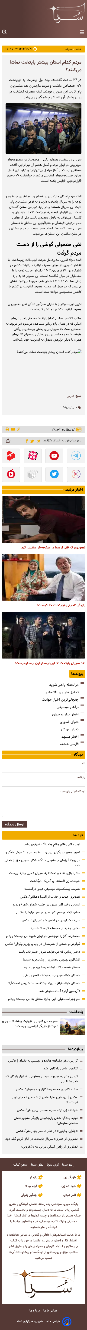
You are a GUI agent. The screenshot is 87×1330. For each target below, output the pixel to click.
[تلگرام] (37, 440)
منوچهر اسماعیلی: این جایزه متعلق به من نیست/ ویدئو (44, 998)
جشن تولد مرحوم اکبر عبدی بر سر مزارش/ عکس (48, 912)
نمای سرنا (37, 1164)
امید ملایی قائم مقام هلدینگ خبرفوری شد (52, 844)
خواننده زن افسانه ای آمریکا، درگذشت (55, 881)
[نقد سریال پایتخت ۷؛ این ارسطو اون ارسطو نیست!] (43, 635)
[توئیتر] (31, 441)
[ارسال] (13, 429)
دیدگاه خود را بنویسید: (72, 791)
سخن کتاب (21, 1164)
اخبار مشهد (70, 736)
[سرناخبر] (65, 12)
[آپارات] (33, 456)
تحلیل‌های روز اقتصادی (62, 692)
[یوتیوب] (54, 456)
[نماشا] (11, 475)
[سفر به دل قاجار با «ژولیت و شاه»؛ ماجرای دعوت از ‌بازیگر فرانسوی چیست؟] (72, 1027)
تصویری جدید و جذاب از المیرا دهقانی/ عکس (50, 896)
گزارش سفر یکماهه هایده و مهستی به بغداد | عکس (43, 1060)
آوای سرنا (53, 1164)
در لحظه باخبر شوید (64, 685)
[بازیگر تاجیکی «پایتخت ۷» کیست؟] (43, 577)
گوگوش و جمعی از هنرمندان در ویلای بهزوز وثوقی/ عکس (42, 943)
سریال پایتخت (68, 407)
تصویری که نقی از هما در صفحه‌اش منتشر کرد (53, 547)
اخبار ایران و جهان (65, 714)
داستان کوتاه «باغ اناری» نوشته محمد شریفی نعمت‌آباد (44, 983)
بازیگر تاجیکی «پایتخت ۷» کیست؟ (61, 605)
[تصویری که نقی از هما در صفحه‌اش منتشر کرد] (43, 519)
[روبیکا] (33, 475)
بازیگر (33, 1177)
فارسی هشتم (69, 744)
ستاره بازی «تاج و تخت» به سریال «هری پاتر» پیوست (44, 873)
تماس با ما (50, 1310)
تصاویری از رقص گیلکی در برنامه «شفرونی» (49, 1146)
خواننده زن (68, 1186)
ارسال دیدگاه (14, 824)
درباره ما (35, 1310)
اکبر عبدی (69, 1195)
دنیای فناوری (69, 722)
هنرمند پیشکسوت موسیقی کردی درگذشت (52, 888)
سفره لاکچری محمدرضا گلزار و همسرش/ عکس (47, 1089)
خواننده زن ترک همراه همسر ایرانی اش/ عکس (47, 1110)
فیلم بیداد (31, 1186)
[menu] (82, 32)
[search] (4, 32)
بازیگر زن (70, 1177)
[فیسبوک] (26, 440)
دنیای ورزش (70, 729)
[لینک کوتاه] (18, 429)
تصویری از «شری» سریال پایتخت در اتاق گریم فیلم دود (41, 1138)
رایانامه (81, 777)
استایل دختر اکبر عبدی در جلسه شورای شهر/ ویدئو (46, 904)
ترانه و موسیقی (68, 707)
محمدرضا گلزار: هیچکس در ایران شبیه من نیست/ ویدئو (43, 936)
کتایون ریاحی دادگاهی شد (60, 1068)
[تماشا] (11, 456)
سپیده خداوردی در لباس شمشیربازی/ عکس (51, 920)
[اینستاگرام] (76, 475)
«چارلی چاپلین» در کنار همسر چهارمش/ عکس (47, 1130)
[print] (8, 430)
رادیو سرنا (68, 1164)
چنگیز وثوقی (29, 1195)
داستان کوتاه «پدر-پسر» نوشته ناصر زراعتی (51, 975)
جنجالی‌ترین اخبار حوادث (60, 699)
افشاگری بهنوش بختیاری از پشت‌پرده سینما (51, 959)
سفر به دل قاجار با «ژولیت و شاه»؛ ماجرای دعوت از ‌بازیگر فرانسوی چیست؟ (30, 1024)
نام (83, 763)
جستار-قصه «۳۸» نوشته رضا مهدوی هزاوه (52, 967)
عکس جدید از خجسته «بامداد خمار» (55, 928)
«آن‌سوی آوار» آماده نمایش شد (59, 991)
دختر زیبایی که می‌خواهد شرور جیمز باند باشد (49, 951)
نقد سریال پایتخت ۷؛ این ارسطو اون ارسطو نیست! (50, 663)
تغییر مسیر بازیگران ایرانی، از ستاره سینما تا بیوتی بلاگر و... (41, 852)
